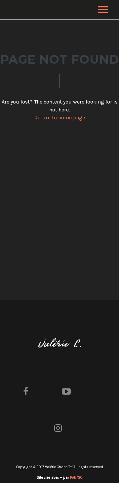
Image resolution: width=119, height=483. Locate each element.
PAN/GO (76, 477)
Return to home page (59, 117)
